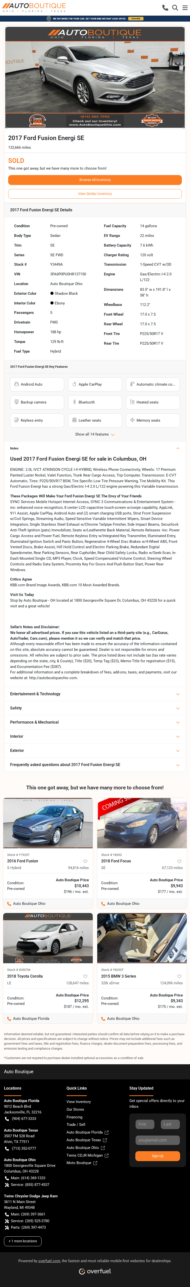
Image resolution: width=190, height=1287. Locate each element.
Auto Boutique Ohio (83, 1147)
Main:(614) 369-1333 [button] (28, 1178)
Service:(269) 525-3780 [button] (30, 1221)
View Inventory (79, 1102)
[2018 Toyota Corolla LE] (48, 938)
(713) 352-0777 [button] (24, 1148)
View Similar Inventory (95, 194)
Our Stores (75, 1109)
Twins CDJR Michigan (85, 1155)
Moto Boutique (79, 1163)
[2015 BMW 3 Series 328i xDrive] (142, 938)
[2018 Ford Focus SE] (142, 823)
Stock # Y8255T (112, 970)
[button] (165, 8)
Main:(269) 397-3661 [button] (28, 1214)
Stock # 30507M (18, 970)
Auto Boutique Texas (84, 1140)
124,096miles (171, 983)
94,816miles (78, 868)
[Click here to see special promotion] (95, 18)
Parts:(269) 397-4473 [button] (28, 1227)
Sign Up (158, 1156)
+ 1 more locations (23, 1241)
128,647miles (77, 983)
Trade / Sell (76, 1124)
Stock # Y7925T (18, 855)
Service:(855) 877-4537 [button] (30, 1184)
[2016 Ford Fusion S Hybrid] (48, 823)
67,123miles (172, 868)
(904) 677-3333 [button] (24, 1118)
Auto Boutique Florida (85, 1132)
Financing (74, 1117)
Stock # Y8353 (111, 855)
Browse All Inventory (95, 180)
